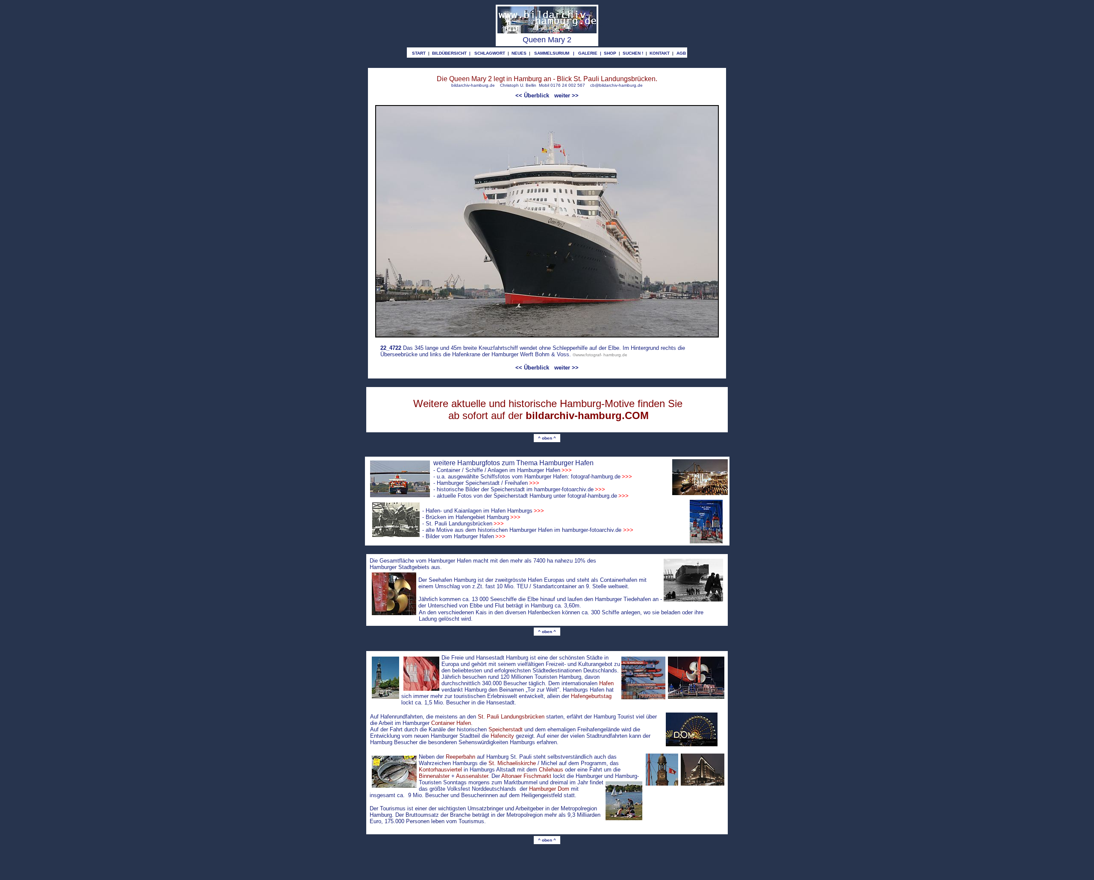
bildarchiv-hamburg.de (473, 85)
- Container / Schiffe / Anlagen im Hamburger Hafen (502, 470)
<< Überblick (532, 95)
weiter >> (566, 95)
